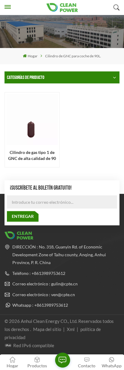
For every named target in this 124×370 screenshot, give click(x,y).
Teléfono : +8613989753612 (38, 273)
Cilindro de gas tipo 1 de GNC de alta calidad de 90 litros (32, 155)
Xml (71, 329)
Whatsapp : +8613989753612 (40, 305)
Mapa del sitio (47, 329)
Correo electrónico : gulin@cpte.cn (45, 283)
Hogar (33, 56)
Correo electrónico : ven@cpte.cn (43, 294)
